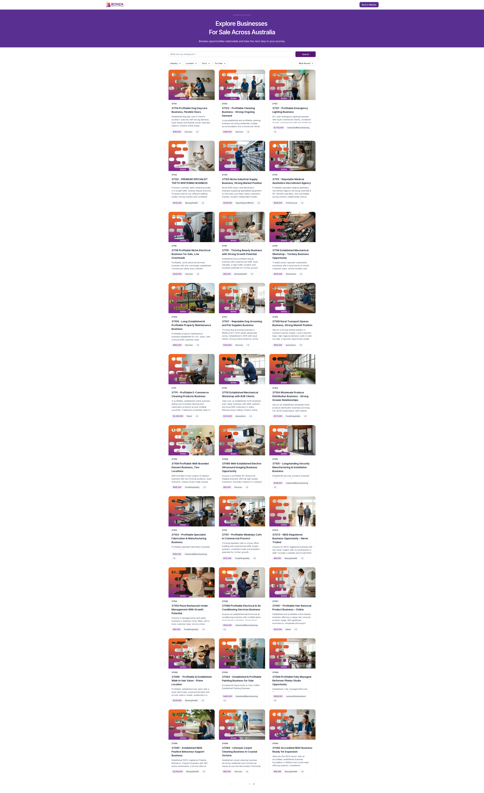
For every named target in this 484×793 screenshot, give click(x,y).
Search (305, 54)
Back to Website (369, 5)
